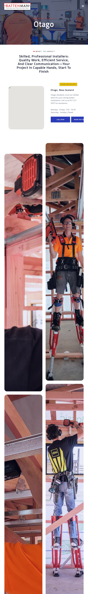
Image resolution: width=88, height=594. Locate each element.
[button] (83, 6)
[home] (17, 6)
